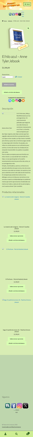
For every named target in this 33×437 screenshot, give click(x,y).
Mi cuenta (5, 434)
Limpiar (19, 77)
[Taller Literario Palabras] (10, 14)
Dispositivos (5, 74)
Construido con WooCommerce (11, 427)
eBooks (10, 21)
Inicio (5, 21)
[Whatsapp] (13, 100)
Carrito (25, 432)
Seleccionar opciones (16, 236)
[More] (23, 100)
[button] (28, 28)
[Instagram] (16, 14)
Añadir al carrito (9, 84)
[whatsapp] (22, 14)
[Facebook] (13, 14)
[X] (19, 100)
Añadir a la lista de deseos (12, 92)
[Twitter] (19, 14)
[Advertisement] (16, 373)
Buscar (16, 434)
